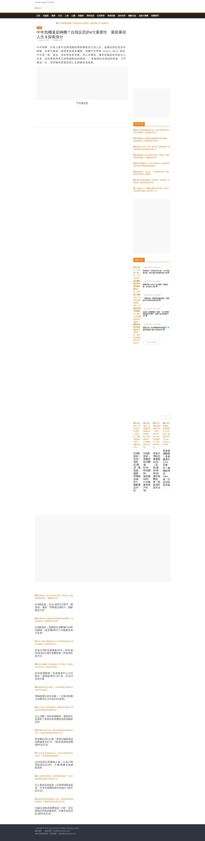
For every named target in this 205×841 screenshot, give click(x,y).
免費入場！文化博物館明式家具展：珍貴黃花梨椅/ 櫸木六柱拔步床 (156, 329)
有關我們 (155, 15)
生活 (60, 15)
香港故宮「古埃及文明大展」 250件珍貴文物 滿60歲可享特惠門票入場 (156, 272)
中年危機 (55, 40)
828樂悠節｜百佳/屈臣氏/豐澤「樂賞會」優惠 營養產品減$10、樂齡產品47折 (137, 472)
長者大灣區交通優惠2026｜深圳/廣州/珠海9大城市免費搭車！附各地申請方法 (156, 470)
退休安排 (122, 15)
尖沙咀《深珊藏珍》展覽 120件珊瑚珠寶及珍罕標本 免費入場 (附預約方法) (156, 314)
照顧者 (81, 15)
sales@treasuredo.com (67, 833)
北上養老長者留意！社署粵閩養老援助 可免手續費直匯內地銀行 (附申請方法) (54, 788)
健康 (53, 15)
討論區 (46, 15)
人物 (67, 15)
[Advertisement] (82, 83)
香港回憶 (111, 15)
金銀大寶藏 (143, 15)
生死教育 (101, 15)
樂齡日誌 (132, 15)
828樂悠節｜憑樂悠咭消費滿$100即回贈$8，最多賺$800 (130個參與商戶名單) (146, 472)
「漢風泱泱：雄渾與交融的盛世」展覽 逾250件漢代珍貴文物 (157, 299)
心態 (60, 40)
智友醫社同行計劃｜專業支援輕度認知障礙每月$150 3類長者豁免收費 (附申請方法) (54, 742)
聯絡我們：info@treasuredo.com (57, 831)
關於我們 (38, 831)
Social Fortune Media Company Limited (64, 828)
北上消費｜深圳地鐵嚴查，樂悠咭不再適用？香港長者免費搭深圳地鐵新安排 (54, 719)
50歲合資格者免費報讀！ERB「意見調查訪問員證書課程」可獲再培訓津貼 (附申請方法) (54, 811)
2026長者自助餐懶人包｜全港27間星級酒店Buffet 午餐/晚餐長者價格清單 (54, 765)
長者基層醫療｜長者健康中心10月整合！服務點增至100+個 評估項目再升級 (166, 467)
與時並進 (90, 15)
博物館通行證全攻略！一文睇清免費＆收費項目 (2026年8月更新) (54, 697)
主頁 (38, 15)
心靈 (73, 15)
